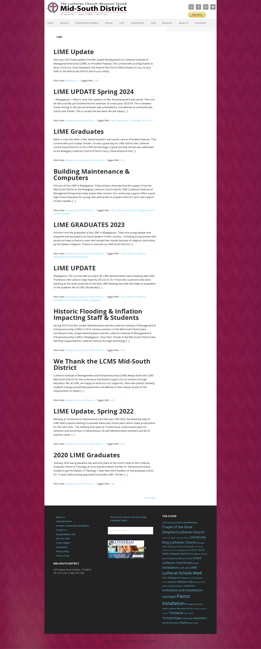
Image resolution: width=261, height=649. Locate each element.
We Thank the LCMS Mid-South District (101, 364)
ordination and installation (182, 590)
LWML (164, 578)
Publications (62, 547)
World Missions (86, 120)
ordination (189, 585)
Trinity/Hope (171, 618)
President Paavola (193, 604)
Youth (183, 622)
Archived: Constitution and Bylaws (72, 525)
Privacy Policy (62, 551)
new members (177, 586)
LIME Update (73, 51)
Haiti (189, 563)
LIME (96, 80)
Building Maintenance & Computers (91, 174)
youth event (193, 623)
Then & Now (188, 613)
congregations (182, 550)
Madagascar (72, 80)
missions (172, 581)
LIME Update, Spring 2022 (93, 411)
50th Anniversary (169, 522)
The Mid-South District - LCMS (85, 9)
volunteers (200, 618)
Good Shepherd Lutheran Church (177, 558)
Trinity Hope (187, 618)
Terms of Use (62, 555)
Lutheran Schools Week (182, 572)
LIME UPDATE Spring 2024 (93, 91)
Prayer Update (63, 542)
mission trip (185, 582)
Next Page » (150, 497)
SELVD (189, 608)
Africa (180, 522)
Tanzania (176, 612)
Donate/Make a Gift (65, 534)
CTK (190, 550)
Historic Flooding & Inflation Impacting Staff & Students (97, 314)
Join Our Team (63, 538)
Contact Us (61, 529)
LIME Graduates (78, 131)
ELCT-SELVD (198, 550)
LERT (187, 568)
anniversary (190, 522)
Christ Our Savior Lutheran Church (176, 538)
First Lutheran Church (198, 554)
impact (196, 563)
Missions (83, 160)
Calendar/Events (64, 521)
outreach (169, 596)
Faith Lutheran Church (175, 553)
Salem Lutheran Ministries (174, 608)
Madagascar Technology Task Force (134, 120)
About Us (60, 517)
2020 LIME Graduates (86, 455)
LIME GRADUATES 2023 (89, 224)
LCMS (182, 567)
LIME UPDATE (74, 268)
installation (170, 567)
